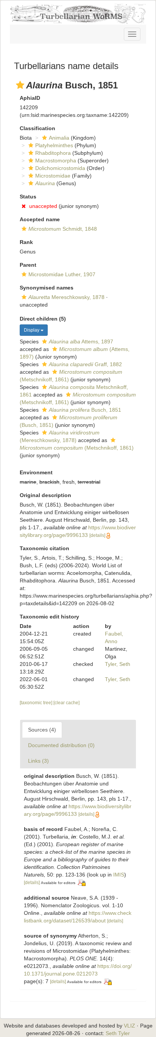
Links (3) (38, 761)
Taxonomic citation (44, 548)
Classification (37, 128)
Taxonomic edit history (49, 617)
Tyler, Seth (117, 664)
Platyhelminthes (54, 145)
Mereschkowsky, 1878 (66, 297)
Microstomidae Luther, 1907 (61, 274)
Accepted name (40, 219)
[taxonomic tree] (36, 702)
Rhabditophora (53, 153)
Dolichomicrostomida (60, 168)
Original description (45, 495)
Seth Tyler (118, 1033)
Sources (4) (42, 730)
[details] (97, 535)
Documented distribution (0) (61, 745)
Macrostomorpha (55, 160)
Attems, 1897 (81, 341)
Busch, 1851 (85, 410)
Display (32, 330)
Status (28, 197)
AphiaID (30, 98)
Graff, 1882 (85, 364)
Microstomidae (52, 176)
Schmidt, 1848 (62, 229)
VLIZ (129, 1026)
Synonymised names (46, 288)
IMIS (118, 875)
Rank (26, 242)
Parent (28, 265)
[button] (20, 85)
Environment (36, 472)
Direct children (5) (43, 319)
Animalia (59, 138)
